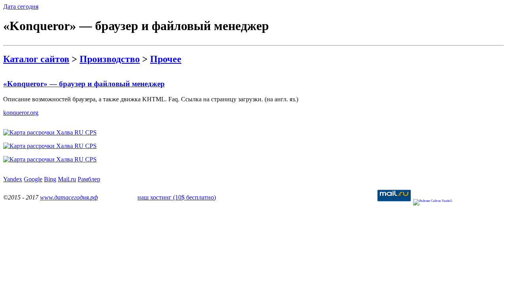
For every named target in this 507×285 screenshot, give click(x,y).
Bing (50, 179)
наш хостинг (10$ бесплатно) (176, 197)
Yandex (12, 179)
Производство (110, 59)
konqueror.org (20, 112)
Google (33, 179)
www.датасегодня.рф (69, 197)
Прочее (165, 59)
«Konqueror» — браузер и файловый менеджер (84, 84)
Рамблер (89, 179)
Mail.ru (67, 179)
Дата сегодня (20, 6)
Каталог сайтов (36, 59)
